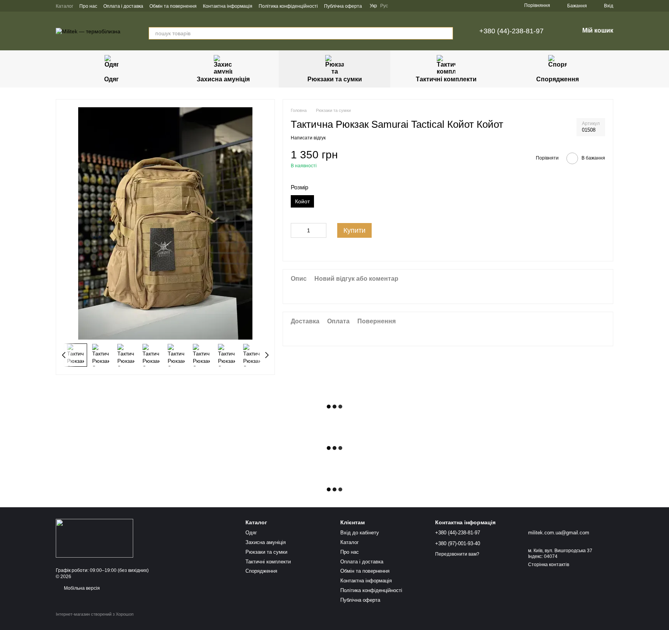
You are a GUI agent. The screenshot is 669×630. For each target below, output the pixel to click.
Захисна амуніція (223, 79)
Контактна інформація (227, 6)
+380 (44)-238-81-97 (511, 30)
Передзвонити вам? (457, 554)
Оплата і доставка (123, 6)
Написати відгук (308, 138)
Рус (384, 5)
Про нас (88, 6)
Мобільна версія (81, 588)
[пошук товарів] (447, 33)
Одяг (111, 79)
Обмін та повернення (173, 6)
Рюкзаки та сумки (334, 79)
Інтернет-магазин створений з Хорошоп (95, 614)
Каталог (64, 6)
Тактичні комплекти (446, 79)
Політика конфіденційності (288, 6)
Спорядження (557, 79)
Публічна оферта (343, 6)
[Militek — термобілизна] (94, 538)
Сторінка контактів (548, 564)
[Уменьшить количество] (296, 230)
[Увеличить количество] (320, 230)
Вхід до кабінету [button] (359, 533)
